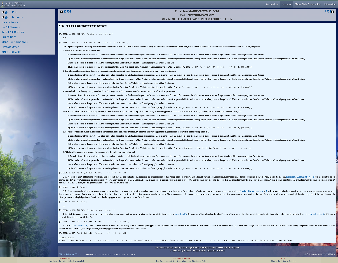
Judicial (71, 261)
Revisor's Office (10, 47)
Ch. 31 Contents (11, 27)
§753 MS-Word (14, 17)
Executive (63, 261)
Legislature (54, 261)
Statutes (286, 4)
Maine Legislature (11, 52)
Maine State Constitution (307, 4)
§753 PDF (11, 12)
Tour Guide (160, 261)
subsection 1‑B (181, 214)
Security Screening (184, 261)
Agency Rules (80, 261)
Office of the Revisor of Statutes (70, 254)
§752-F (68, 11)
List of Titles (9, 37)
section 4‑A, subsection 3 (313, 214)
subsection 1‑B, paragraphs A (298, 176)
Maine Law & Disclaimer (15, 42)
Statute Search (10, 22)
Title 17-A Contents (13, 32)
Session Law (272, 4)
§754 (328, 11)
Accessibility (170, 261)
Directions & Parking (199, 261)
